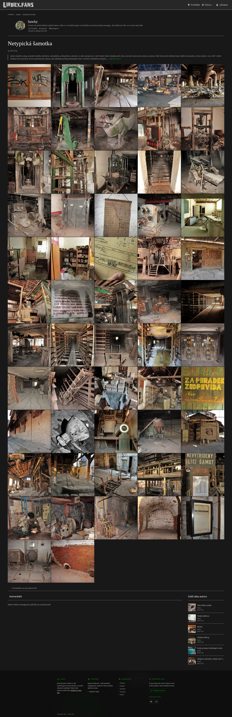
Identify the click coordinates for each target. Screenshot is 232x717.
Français (123, 692)
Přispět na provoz (159, 691)
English (122, 686)
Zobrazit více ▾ (115, 59)
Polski (122, 695)
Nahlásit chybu (94, 692)
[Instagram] (156, 702)
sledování (43, 29)
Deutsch (122, 689)
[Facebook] (151, 702)
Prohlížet (195, 4)
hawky (18, 15)
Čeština (208, 4)
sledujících (54, 29)
